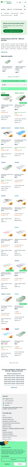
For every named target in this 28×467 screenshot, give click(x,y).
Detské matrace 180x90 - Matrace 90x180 (14, 381)
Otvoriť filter (5, 88)
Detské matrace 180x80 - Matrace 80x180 (14, 379)
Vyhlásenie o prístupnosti (9, 441)
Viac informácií (5, 456)
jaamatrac (7, 405)
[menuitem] (3, 9)
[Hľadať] (17, 2)
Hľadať (24, 6)
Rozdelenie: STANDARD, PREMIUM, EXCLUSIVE (13, 428)
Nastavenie (13, 459)
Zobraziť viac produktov (13, 76)
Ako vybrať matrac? (7, 417)
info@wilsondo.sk (9, 398)
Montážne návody (7, 439)
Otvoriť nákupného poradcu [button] (12, 31)
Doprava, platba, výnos (8, 419)
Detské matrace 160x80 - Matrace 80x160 (14, 377)
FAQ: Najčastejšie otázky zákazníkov (11, 423)
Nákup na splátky (7, 437)
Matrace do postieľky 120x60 (14, 373)
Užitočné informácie (7, 432)
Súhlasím (20, 464)
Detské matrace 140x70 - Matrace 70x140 (14, 375)
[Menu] (25, 2)
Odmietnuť (7, 464)
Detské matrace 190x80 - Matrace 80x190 (14, 383)
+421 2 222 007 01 (9, 400)
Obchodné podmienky (8, 434)
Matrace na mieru (7, 426)
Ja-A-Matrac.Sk (8, 403)
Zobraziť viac (14, 387)
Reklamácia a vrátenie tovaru (10, 421)
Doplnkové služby (7, 424)
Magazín (5, 430)
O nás (4, 415)
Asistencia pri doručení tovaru (10, 435)
